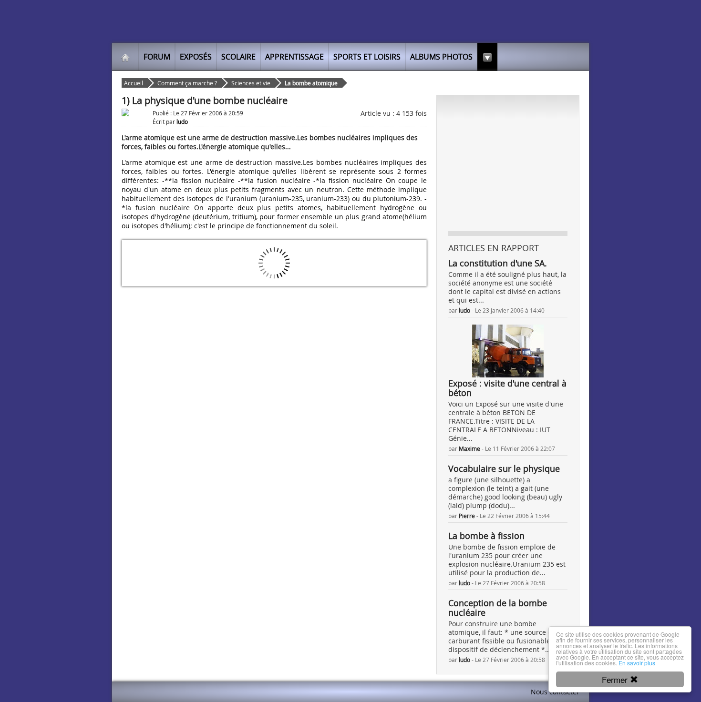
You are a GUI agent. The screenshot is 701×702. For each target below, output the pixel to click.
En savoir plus (637, 663)
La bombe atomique (311, 83)
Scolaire (238, 56)
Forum (157, 56)
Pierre (467, 515)
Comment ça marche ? (187, 83)
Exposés (196, 56)
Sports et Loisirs (367, 56)
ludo (464, 310)
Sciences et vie (250, 83)
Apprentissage (294, 56)
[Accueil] (125, 57)
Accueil (133, 83)
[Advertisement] (507, 162)
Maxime (469, 448)
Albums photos (441, 56)
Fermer (616, 679)
